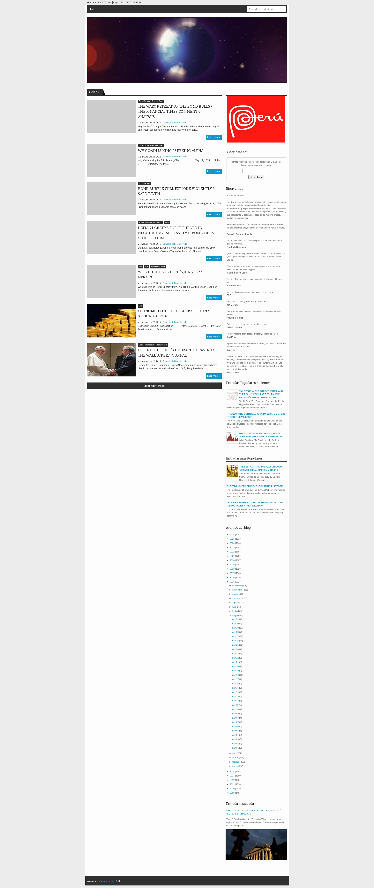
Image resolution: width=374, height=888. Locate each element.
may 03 (235, 739)
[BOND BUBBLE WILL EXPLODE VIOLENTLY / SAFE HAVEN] (111, 198)
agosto (235, 602)
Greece (167, 223)
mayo (235, 615)
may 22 (235, 658)
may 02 (235, 743)
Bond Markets (144, 101)
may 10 (235, 709)
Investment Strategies (154, 145)
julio (234, 607)
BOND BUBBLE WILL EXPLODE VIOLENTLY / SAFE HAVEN (176, 191)
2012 (232, 780)
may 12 (235, 700)
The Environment (158, 267)
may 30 (235, 623)
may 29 (235, 628)
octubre (236, 594)
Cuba (141, 345)
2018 (232, 569)
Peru (146, 267)
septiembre (237, 598)
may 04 (235, 735)
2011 (232, 784)
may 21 (235, 662)
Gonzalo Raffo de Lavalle (174, 122)
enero (235, 766)
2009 (232, 793)
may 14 (235, 692)
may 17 (235, 679)
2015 (232, 582)
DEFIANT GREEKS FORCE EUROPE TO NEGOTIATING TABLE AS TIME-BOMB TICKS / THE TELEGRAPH (176, 233)
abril (234, 753)
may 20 (235, 666)
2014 (232, 771)
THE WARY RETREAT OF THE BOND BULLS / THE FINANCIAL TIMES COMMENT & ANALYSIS (175, 111)
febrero (236, 762)
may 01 (235, 748)
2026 (232, 534)
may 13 (235, 696)
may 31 (235, 619)
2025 (232, 539)
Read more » (213, 137)
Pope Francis (162, 345)
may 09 (235, 713)
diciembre (237, 585)
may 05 (235, 731)
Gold (140, 267)
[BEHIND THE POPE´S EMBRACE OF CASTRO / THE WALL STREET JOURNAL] (111, 359)
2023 (232, 547)
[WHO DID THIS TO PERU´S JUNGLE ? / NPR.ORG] (111, 281)
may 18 (235, 675)
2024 (232, 543)
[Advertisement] (154, 420)
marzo (235, 757)
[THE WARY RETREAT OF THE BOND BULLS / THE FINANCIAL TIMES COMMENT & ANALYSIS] (111, 116)
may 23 (235, 653)
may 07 (235, 722)
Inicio (92, 9)
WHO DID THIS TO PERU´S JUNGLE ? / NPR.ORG (170, 274)
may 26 (235, 640)
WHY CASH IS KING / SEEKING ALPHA (171, 151)
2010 (232, 788)
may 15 (235, 688)
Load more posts (154, 385)
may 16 (235, 683)
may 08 (235, 718)
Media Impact (108, 881)
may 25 (235, 645)
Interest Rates (157, 101)
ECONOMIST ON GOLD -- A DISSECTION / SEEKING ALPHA (173, 313)
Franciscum (150, 345)
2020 (232, 560)
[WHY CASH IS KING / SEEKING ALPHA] (111, 160)
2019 (232, 564)
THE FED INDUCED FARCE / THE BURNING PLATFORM (255, 486)
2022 (232, 552)
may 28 (235, 632)
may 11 (235, 705)
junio (234, 611)
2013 (232, 776)
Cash (141, 145)
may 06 (235, 726)
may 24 (235, 649)
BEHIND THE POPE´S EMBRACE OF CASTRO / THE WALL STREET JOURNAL (176, 352)
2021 (232, 556)
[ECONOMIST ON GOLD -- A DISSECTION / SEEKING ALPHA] (111, 320)
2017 (232, 573)
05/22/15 (94, 92)
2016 (232, 577)
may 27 (235, 636)
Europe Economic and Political (150, 223)
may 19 (235, 670)
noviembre (237, 590)
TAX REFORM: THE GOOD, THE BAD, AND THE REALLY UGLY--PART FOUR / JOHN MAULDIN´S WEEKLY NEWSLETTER (261, 394)
